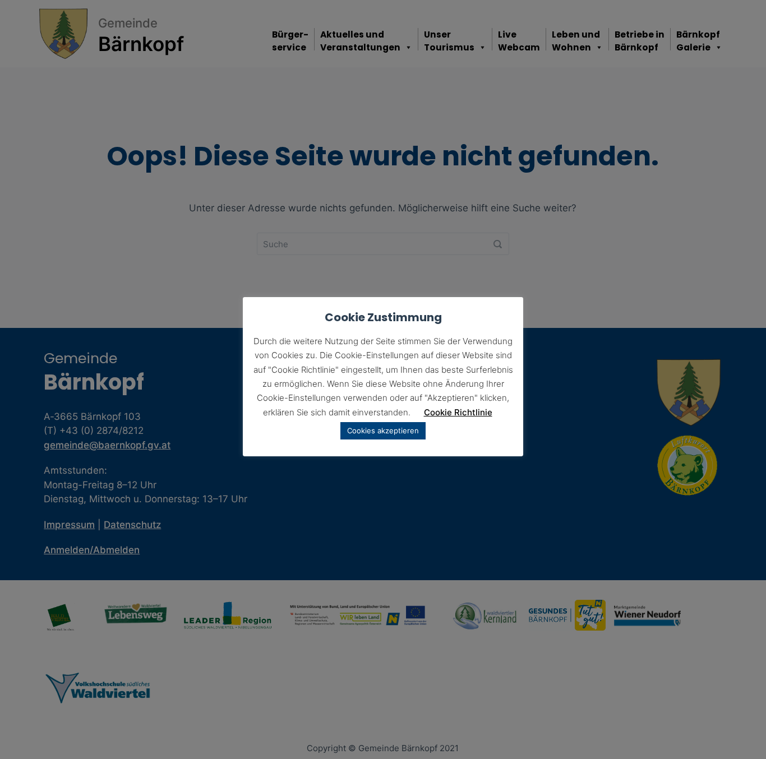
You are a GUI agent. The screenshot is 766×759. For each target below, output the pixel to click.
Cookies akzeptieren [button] (383, 430)
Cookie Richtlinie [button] (458, 412)
